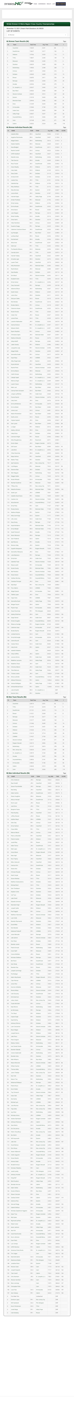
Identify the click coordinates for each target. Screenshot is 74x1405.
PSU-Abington (39, 611)
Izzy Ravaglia (14, 232)
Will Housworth (15, 1138)
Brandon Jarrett (15, 944)
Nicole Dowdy (15, 568)
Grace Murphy (15, 167)
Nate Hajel (14, 855)
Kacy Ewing (14, 522)
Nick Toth (13, 1076)
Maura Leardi (14, 565)
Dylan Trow (14, 1214)
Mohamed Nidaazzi (16, 1082)
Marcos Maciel (15, 832)
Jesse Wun (14, 984)
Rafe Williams (15, 1059)
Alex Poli (13, 1230)
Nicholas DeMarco (16, 957)
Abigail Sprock (15, 591)
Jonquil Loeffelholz (16, 394)
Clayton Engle (14, 1016)
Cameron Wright (15, 436)
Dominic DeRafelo (16, 987)
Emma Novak (14, 206)
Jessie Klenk (14, 193)
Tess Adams (14, 588)
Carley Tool (14, 315)
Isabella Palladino (16, 650)
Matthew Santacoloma (17, 882)
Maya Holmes (15, 456)
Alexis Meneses (15, 535)
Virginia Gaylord (15, 420)
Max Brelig (14, 789)
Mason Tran (14, 1079)
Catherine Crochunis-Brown (18, 229)
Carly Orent (14, 400)
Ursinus (15, 71)
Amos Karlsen (15, 826)
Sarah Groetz (14, 292)
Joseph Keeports (15, 1270)
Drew (14, 104)
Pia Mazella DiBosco (16, 249)
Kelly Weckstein (15, 265)
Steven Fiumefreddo (16, 786)
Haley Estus (14, 433)
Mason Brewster (15, 1062)
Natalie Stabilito (15, 144)
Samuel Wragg (15, 1204)
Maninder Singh (15, 905)
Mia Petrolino (14, 571)
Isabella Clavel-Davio (16, 496)
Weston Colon (15, 1266)
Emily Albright (14, 529)
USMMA (37, 357)
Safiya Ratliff (14, 341)
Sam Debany (14, 1293)
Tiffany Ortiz (14, 486)
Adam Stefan (14, 1187)
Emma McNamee (16, 404)
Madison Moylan (15, 512)
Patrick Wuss (14, 1085)
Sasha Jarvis (14, 417)
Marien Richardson (16, 413)
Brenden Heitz (15, 1056)
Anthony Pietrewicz (16, 1122)
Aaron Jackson (15, 1227)
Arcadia (15, 84)
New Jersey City (39, 463)
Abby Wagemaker (16, 361)
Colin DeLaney (15, 993)
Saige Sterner (14, 617)
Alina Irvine (14, 242)
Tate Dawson (14, 160)
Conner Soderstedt (16, 1053)
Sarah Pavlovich (15, 532)
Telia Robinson (15, 670)
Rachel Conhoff (15, 150)
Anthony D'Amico (15, 1023)
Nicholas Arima (15, 1115)
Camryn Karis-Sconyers (17, 390)
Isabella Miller (15, 134)
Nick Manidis (14, 928)
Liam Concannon (15, 1026)
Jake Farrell (14, 898)
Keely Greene (14, 575)
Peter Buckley (14, 812)
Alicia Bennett (15, 502)
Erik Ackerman (15, 997)
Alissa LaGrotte (15, 677)
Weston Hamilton (16, 1280)
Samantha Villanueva (17, 552)
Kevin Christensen (16, 1306)
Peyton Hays (14, 607)
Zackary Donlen (15, 1197)
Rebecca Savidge (16, 624)
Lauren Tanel (14, 262)
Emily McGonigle (15, 637)
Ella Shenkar (14, 302)
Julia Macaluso (15, 555)
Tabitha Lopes (15, 594)
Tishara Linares (15, 673)
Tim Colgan (14, 1253)
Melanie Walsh (15, 328)
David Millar (14, 924)
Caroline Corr (14, 499)
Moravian (15, 61)
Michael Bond (14, 885)
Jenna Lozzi (14, 410)
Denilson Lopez (15, 1299)
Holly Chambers (15, 223)
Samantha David (15, 601)
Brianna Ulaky (14, 545)
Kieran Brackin (15, 1158)
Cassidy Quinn (15, 252)
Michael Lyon (14, 1102)
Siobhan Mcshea (15, 578)
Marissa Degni (15, 380)
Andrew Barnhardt (16, 1118)
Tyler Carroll (14, 1273)
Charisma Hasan (15, 308)
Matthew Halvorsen (16, 914)
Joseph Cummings (16, 970)
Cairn (14, 120)
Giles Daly (13, 822)
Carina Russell (15, 640)
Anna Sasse (14, 209)
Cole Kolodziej (15, 1312)
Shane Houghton (15, 796)
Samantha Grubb (15, 354)
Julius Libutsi (14, 1000)
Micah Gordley (15, 216)
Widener (15, 54)
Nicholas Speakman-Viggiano (19, 1211)
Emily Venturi (14, 282)
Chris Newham (15, 1276)
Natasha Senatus (16, 489)
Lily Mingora (14, 466)
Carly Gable (14, 170)
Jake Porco (14, 1036)
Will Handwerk (15, 1303)
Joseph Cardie (15, 908)
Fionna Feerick (15, 397)
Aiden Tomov (14, 845)
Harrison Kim (14, 865)
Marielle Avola (15, 157)
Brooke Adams (15, 305)
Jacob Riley (14, 842)
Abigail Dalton (15, 140)
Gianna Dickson (15, 325)
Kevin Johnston (15, 1237)
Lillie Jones (14, 519)
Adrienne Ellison (15, 288)
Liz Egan (13, 427)
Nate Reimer (14, 1007)
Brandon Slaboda (15, 1049)
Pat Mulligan (14, 974)
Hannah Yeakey (15, 255)
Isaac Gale (14, 1095)
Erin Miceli (14, 275)
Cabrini (14, 123)
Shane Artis (14, 868)
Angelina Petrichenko (17, 137)
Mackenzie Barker (16, 1260)
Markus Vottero (15, 1043)
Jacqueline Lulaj (15, 348)
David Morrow (14, 1145)
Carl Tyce (13, 895)
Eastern (15, 97)
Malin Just (14, 387)
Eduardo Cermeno (16, 901)
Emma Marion (15, 371)
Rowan (14, 77)
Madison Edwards (16, 338)
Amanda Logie (15, 259)
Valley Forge (16, 113)
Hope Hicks (14, 598)
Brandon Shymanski (16, 921)
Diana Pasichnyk (15, 611)
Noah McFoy (14, 1020)
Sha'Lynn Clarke (15, 298)
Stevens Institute (17, 94)
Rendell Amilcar (15, 1164)
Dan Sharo (14, 941)
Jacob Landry (14, 1171)
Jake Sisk (13, 1141)
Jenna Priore (14, 318)
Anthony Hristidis (15, 1174)
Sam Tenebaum (15, 888)
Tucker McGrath (15, 1003)
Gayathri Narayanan (16, 548)
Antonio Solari (14, 1161)
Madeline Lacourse (16, 660)
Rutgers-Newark (39, 548)
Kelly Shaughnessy (16, 440)
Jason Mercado (15, 934)
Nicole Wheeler (15, 479)
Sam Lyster (14, 423)
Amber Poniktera (15, 200)
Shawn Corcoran (15, 1194)
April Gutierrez (15, 463)
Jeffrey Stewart (15, 816)
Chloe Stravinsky (15, 453)
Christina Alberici (15, 667)
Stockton (15, 64)
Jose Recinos (14, 1105)
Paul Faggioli (14, 911)
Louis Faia (14, 1289)
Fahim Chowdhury (16, 1132)
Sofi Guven (14, 446)
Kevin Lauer (14, 803)
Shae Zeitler (14, 173)
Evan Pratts (14, 1240)
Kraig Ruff (13, 1178)
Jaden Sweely (15, 344)
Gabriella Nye (14, 183)
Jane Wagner (14, 213)
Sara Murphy (14, 272)
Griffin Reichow (15, 1247)
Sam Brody (14, 964)
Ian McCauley (14, 1010)
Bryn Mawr (15, 90)
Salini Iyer (13, 246)
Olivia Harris (14, 219)
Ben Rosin (13, 960)
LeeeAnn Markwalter (16, 321)
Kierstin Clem (14, 693)
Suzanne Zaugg (15, 226)
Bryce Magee (14, 1030)
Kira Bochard (14, 239)
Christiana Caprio (15, 334)
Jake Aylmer (14, 937)
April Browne (14, 542)
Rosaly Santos (15, 509)
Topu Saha (14, 1109)
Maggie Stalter (15, 476)
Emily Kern (14, 558)
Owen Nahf (14, 951)
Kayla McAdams (15, 525)
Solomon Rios (15, 1201)
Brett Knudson (15, 1181)
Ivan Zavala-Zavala (16, 1046)
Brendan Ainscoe (15, 1184)
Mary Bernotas (15, 190)
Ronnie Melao (14, 990)
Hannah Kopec (15, 196)
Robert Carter (14, 1224)
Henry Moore (14, 852)
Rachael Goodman (16, 482)
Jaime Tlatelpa (15, 1072)
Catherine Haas (15, 627)
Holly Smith (14, 647)
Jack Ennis (14, 806)
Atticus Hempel (15, 799)
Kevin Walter (14, 1089)
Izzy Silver (13, 1112)
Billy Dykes (14, 1217)
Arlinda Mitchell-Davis (17, 686)
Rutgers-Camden (40, 443)
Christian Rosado (15, 872)
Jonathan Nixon (15, 1263)
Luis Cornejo (14, 1243)
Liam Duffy (14, 918)
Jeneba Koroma (15, 634)
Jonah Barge (14, 1309)
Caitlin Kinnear (15, 374)
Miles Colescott (15, 862)
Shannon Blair (15, 469)
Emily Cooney (14, 203)
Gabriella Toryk (15, 561)
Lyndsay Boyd (14, 236)
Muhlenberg (16, 67)
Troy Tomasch (15, 1092)
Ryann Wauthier (15, 331)
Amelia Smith (14, 177)
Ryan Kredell (14, 783)
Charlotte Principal (16, 581)
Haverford (15, 48)
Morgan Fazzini (15, 604)
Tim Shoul (14, 1013)
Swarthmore (16, 51)
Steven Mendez (15, 878)
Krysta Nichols (15, 364)
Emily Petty (14, 505)
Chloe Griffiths (15, 654)
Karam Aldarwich (15, 1151)
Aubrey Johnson (15, 430)
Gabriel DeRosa (15, 1207)
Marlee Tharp (14, 459)
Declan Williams (15, 1191)
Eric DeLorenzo (15, 1128)
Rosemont (38, 440)
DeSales (15, 74)
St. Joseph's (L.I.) (17, 87)
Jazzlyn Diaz (14, 180)
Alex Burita (14, 1099)
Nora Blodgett (14, 147)
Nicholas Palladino (16, 1168)
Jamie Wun (14, 295)
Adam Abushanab (16, 977)
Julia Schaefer (15, 690)
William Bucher (15, 1066)
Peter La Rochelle (16, 835)
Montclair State (17, 100)
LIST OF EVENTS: (13, 31)
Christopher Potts (15, 1286)
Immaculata (16, 107)
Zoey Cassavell (15, 285)
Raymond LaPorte (16, 1220)
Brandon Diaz (14, 967)
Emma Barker (14, 407)
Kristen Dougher (15, 621)
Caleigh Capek (15, 377)
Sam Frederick (15, 538)
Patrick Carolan (15, 839)
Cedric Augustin (15, 1155)
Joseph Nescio (15, 1033)
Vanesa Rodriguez (16, 683)
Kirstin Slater (14, 443)
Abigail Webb (14, 351)
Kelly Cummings (15, 515)
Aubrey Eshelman (16, 614)
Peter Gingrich (15, 1039)
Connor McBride (15, 954)
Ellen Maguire (14, 473)
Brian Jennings (15, 1283)
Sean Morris (14, 1125)
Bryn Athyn (39, 1059)
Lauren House (15, 384)
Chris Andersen (15, 780)
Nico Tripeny (14, 859)
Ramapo (15, 81)
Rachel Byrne (14, 269)
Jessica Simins (15, 657)
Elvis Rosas (14, 1148)
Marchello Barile (15, 1257)
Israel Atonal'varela (16, 1234)
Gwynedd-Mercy (17, 117)
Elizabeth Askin (15, 279)
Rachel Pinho (14, 367)
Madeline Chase (15, 663)
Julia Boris (14, 450)
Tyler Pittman (14, 980)
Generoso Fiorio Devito (17, 1250)
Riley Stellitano (15, 186)
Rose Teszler (14, 163)
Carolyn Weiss (15, 644)
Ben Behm (14, 1135)
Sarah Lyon (14, 492)
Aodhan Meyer (15, 819)
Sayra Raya (14, 357)
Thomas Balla (15, 1069)
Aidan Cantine (14, 793)
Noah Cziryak (14, 875)
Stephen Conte (15, 891)
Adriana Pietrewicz (16, 680)
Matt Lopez (14, 849)
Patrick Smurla (15, 947)
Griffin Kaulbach (15, 154)
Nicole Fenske (15, 311)
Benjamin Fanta (15, 809)
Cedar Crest (16, 110)
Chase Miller (14, 829)
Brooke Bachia (15, 630)
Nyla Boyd (13, 584)
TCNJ (14, 58)
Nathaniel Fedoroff (16, 931)
